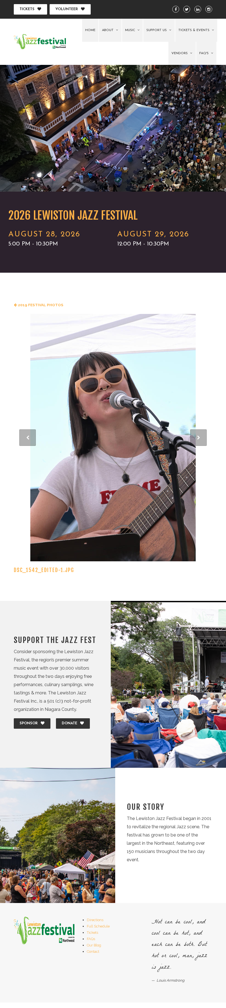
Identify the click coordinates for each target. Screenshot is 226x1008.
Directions (95, 920)
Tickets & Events (194, 30)
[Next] (198, 437)
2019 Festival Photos (40, 305)
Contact (93, 951)
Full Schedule (98, 926)
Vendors (180, 53)
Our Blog (94, 945)
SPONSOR (29, 723)
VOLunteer (66, 9)
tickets (27, 9)
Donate (69, 723)
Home (90, 30)
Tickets (92, 932)
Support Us (157, 30)
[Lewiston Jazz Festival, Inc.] (40, 41)
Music (130, 30)
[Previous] (27, 437)
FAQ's (204, 53)
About (108, 30)
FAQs (91, 939)
